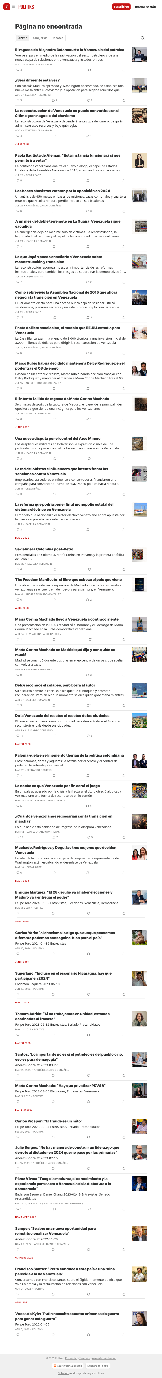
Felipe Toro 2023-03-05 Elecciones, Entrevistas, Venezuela (57, 1091)
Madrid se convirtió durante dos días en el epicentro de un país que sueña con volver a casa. (69, 662)
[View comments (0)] (55, 69)
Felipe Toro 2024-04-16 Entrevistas (40, 943)
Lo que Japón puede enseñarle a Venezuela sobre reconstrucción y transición (58, 259)
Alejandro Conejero (39, 730)
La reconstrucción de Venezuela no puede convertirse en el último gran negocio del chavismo (67, 113)
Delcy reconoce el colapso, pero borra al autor (55, 685)
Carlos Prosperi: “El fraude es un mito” (48, 1121)
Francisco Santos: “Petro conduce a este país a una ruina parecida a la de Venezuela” (65, 1271)
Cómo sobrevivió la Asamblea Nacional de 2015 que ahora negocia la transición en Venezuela (66, 294)
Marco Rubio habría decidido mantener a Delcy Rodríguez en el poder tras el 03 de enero (70, 365)
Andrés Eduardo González (44, 205)
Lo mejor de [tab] (39, 38)
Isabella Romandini (39, 64)
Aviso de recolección (104, 1358)
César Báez (33, 175)
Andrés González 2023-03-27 (36, 1065)
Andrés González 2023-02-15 (36, 1158)
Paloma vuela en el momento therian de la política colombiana (69, 755)
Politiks (38, 907)
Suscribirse (121, 7)
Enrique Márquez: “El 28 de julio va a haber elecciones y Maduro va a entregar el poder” (63, 894)
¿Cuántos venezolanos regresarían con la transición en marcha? (63, 818)
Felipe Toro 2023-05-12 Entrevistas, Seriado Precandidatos (57, 1024)
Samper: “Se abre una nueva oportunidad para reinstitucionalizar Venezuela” (55, 1231)
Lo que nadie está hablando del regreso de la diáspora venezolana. (63, 827)
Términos (84, 1358)
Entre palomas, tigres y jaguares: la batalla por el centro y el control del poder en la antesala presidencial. (66, 763)
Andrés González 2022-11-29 (36, 1239)
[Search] (142, 38)
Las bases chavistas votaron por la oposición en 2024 (62, 191)
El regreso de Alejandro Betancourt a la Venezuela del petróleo (69, 50)
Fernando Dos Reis (39, 770)
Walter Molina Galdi (39, 130)
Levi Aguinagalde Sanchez (44, 634)
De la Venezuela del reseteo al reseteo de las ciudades (62, 716)
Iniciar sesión (145, 7)
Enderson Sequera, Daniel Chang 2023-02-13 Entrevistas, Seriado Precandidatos (62, 1196)
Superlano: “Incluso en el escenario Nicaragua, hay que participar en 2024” (63, 975)
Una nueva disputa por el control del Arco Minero (58, 438)
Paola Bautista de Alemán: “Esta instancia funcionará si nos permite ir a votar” (67, 158)
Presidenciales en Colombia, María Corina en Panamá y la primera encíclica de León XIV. (69, 557)
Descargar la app (97, 1366)
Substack (63, 1373)
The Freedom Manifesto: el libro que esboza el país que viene (68, 579)
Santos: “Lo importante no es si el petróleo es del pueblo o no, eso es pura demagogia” (69, 1057)
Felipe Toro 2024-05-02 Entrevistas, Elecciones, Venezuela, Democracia (66, 903)
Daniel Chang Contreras (43, 831)
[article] (81, 59)
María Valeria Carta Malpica (46, 800)
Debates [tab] (57, 38)
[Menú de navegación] (9, 7)
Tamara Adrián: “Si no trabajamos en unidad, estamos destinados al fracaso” (62, 1016)
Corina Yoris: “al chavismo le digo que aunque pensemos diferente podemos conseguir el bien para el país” (65, 935)
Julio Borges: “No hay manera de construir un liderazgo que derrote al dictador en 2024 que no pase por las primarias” (67, 1150)
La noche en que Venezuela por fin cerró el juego (57, 786)
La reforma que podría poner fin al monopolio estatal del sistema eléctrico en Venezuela (64, 507)
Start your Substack (69, 1366)
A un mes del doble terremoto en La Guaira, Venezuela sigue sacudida (67, 223)
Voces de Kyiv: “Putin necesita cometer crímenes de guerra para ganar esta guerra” (67, 1316)
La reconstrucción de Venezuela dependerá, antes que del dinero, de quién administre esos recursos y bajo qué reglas (69, 123)
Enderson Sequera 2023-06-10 (37, 984)
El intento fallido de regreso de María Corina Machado (62, 399)
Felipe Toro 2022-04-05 (32, 1324)
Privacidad (71, 1358)
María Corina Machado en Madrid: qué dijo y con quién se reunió (65, 652)
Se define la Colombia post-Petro (44, 549)
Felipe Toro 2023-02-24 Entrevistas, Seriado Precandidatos (57, 1127)
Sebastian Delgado (38, 669)
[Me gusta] (18, 913)
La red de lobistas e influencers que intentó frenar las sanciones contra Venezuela (61, 471)
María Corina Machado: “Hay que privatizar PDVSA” (60, 1086)
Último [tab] (22, 38)
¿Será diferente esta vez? (37, 80)
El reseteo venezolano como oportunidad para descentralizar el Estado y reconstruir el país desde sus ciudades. (67, 723)
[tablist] (40, 38)
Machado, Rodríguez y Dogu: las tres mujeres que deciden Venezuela (65, 850)
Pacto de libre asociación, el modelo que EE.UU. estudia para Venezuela (67, 330)
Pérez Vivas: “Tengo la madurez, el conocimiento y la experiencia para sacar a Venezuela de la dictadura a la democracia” (63, 1184)
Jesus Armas (34, 276)
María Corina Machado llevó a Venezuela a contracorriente (67, 619)
